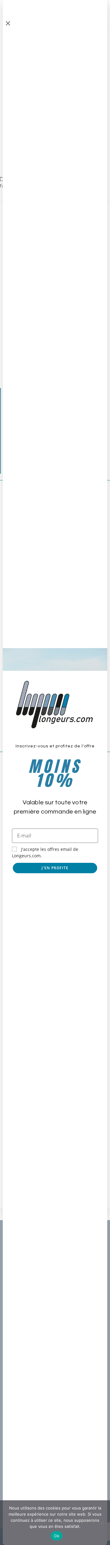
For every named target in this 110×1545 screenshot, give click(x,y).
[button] (8, 23)
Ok (56, 1535)
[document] (55, 772)
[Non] (102, 1523)
